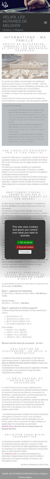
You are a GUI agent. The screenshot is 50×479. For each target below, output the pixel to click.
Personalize (25, 252)
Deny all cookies (25, 247)
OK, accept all (26, 242)
